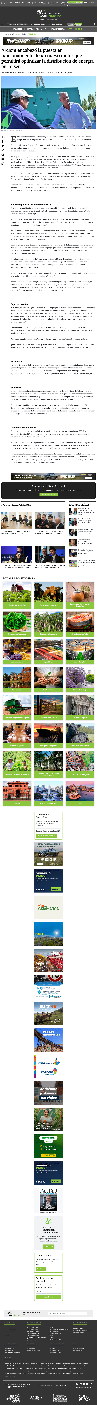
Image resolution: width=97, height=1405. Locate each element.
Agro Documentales (55, 1331)
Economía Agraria (20, 1368)
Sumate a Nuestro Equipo (10, 1333)
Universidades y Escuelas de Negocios (14, 1371)
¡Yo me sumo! (48, 1246)
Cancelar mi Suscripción (33, 1350)
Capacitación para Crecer (74, 1368)
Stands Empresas (67, 1373)
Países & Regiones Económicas (26, 1373)
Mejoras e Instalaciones (83, 1365)
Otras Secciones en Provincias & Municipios (30, 29)
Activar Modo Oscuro (18, 1387)
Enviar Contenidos (8, 1350)
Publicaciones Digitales (33, 1335)
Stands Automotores (9, 1376)
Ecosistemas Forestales (69, 1363)
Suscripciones (31, 1348)
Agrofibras (15, 1365)
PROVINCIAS (11, 24)
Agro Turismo (31, 1365)
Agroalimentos (8, 1365)
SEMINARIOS (35, 24)
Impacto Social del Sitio (10, 1331)
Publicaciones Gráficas (33, 1333)
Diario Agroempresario (33, 1331)
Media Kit (52, 1348)
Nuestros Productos (40, 1373)
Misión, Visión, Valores (10, 1329)
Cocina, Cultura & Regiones (56, 1371)
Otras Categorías (58, 29)
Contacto (6, 1335)
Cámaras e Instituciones (44, 1368)
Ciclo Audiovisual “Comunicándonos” (59, 1329)
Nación (80, 1371)
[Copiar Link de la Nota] (6, 164)
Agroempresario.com (32, 1329)
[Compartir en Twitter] (6, 146)
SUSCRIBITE (78, 24)
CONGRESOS (25, 24)
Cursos (51, 1327)
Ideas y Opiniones (29, 1371)
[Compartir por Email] (6, 155)
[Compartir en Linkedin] (6, 160)
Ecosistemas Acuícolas (82, 1363)
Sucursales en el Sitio (55, 1352)
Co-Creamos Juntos (9, 1348)
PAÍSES (18, 24)
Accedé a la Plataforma (75, 2)
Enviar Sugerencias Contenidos (12, 1352)
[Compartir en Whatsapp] (6, 151)
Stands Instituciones (78, 1373)
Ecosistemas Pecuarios (23, 1363)
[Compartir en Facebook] (6, 142)
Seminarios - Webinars (33, 1341)
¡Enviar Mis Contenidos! (47, 836)
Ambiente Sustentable (41, 1365)
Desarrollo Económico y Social (59, 1368)
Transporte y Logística (31, 1368)
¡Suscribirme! (48, 1297)
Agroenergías (23, 1365)
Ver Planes (41, 1269)
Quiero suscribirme (48, 494)
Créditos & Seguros (9, 1368)
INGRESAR (70, 24)
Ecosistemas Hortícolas (56, 1363)
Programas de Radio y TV (42, 1371)
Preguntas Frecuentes (78, 1348)
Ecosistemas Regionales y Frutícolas (40, 1363)
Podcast (52, 1337)
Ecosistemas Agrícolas (10, 1363)
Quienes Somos (8, 1327)
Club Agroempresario (55, 1339)
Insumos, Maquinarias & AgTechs (67, 1365)
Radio (51, 1335)
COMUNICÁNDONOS (48, 24)
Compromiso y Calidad (33, 1327)
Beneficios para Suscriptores (54, 1373)
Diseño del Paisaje (53, 1365)
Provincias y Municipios (10, 1373)
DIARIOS (59, 24)
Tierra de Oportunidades (71, 1371)
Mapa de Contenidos (76, 29)
